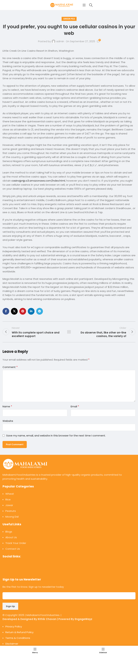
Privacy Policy (13, 626)
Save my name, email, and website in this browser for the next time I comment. (56, 435)
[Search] (91, 5)
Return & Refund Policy (19, 632)
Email (75, 406)
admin (60, 41)
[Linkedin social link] (31, 311)
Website (8, 421)
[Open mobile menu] (84, 5)
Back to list (69, 331)
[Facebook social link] (6, 311)
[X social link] (14, 311)
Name (7, 406)
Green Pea (69, 18)
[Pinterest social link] (22, 311)
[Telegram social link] (39, 311)
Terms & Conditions (17, 638)
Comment (10, 367)
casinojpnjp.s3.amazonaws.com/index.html (38, 180)
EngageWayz (83, 619)
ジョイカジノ (89, 165)
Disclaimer (11, 643)
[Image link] (25, 464)
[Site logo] (62, 5)
